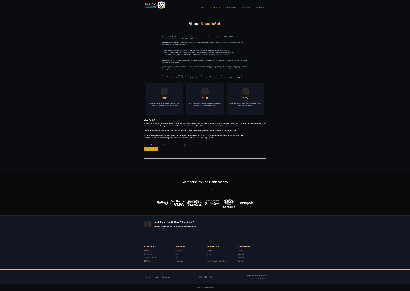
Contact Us (179, 261)
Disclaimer (211, 287)
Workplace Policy (150, 257)
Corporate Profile (151, 149)
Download (178, 251)
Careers (246, 8)
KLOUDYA (210, 251)
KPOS (209, 254)
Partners (241, 257)
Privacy (156, 277)
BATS (208, 257)
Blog (176, 257)
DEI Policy (147, 261)
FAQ (176, 254)
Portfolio (231, 8)
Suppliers (241, 261)
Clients (240, 251)
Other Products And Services (216, 261)
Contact (260, 8)
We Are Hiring (148, 254)
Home (203, 8)
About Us (216, 8)
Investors (241, 254)
